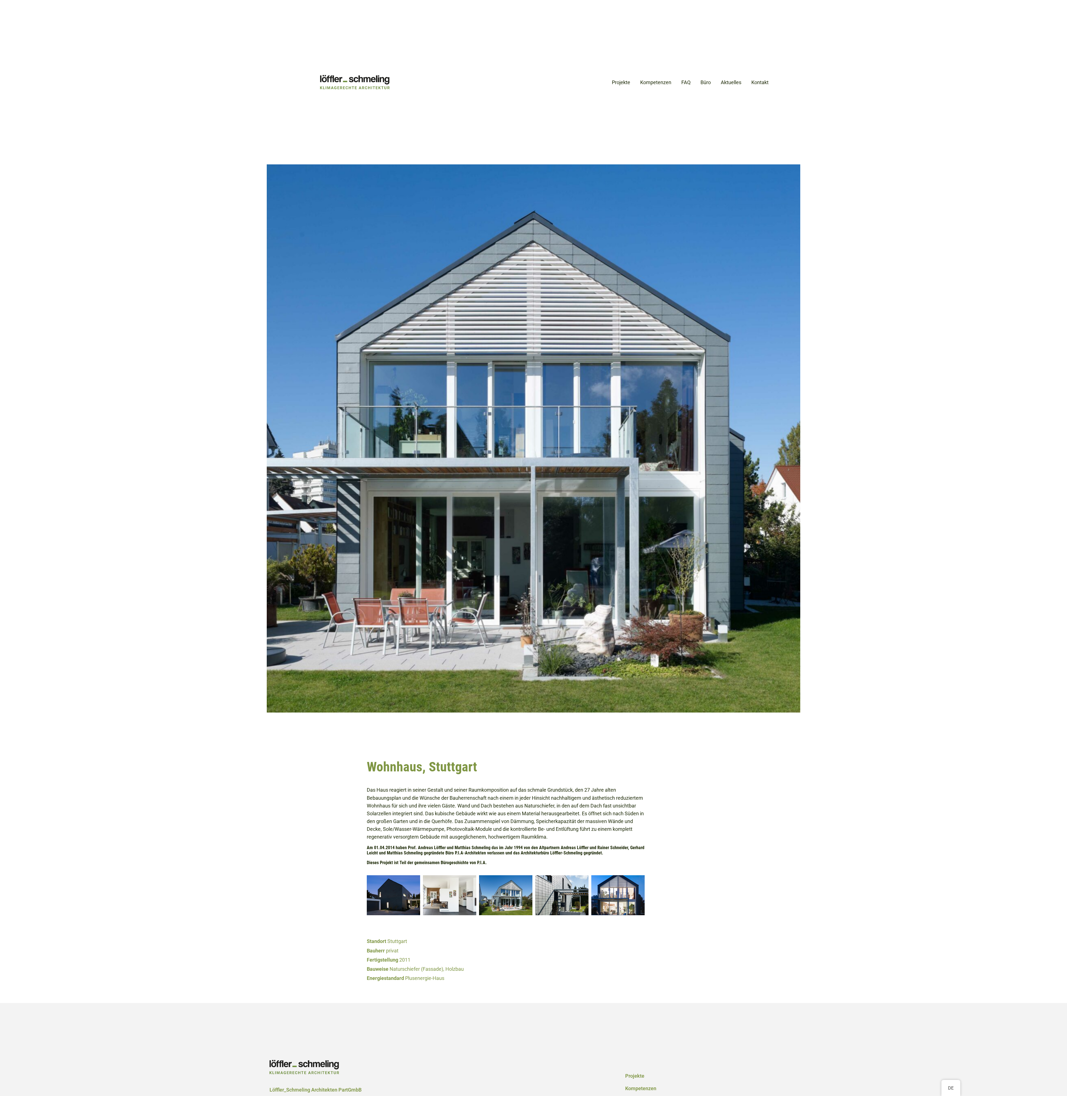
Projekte (634, 1076)
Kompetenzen (640, 1088)
